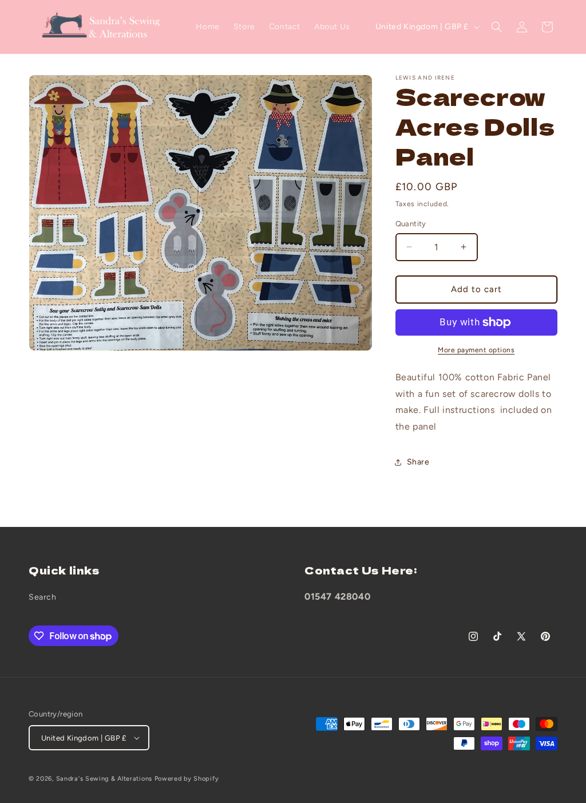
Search (43, 597)
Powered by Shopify (187, 778)
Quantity (410, 223)
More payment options (476, 350)
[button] (496, 27)
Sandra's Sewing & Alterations (104, 778)
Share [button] (418, 462)
